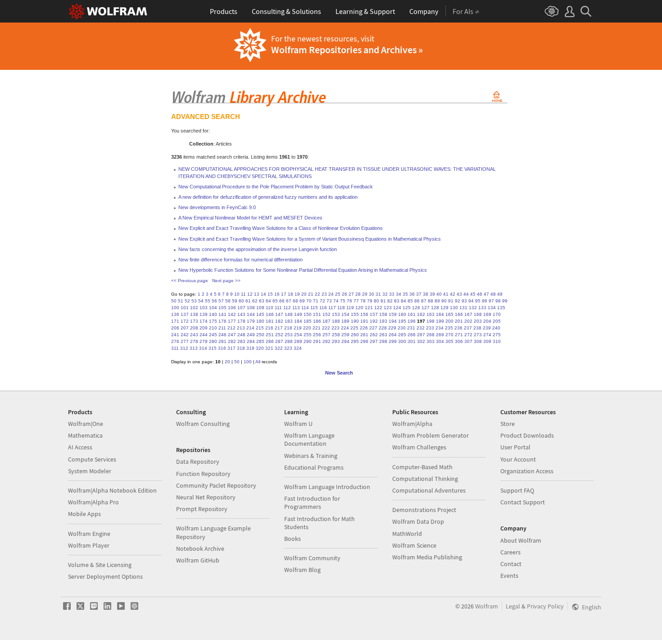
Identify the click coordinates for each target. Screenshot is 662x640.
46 (479, 294)
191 (364, 321)
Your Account (518, 459)
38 (425, 294)
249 (251, 334)
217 (279, 327)
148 (289, 314)
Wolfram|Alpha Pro (93, 502)
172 (185, 321)
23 (324, 294)
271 (459, 334)
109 (260, 307)
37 (419, 294)
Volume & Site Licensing (99, 565)
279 (204, 341)
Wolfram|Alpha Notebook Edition (112, 490)
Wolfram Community (312, 558)
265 (402, 334)
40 (439, 294)
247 (232, 334)
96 (484, 300)
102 (194, 307)
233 (430, 327)
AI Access (80, 447)
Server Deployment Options (105, 576)
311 (175, 348)
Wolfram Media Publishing (427, 557)
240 (496, 327)
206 (175, 327)
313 (194, 348)
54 (201, 300)
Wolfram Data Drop (418, 521)
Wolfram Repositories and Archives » (347, 49)
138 (194, 314)
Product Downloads (527, 435)
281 (222, 341)
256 (317, 334)
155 (355, 314)
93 (464, 300)
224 (345, 327)
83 (396, 300)
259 (345, 334)
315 (213, 348)
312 (184, 348)
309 (487, 341)
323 (288, 348)
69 (302, 300)
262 (374, 334)
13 (256, 294)
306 (459, 341)
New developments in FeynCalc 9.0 (217, 207)
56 (214, 300)
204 (487, 321)
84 (403, 300)
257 (326, 334)
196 (412, 321)
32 (385, 294)
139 (204, 314)
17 (283, 294)
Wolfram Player (88, 545)
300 (402, 341)
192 (374, 321)
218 (288, 327)
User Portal (515, 447)
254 (298, 334)
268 (430, 334)
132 (473, 307)
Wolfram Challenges (419, 447)
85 (410, 300)
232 (421, 327)
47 (486, 294)
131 (463, 307)
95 (478, 300)
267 (421, 334)
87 (423, 300)
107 (241, 307)
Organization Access (526, 471)
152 (326, 314)
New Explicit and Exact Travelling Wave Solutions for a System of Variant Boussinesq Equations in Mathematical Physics (309, 239)
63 (261, 300)
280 (213, 341)
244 (204, 334)
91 (450, 300)
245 (213, 334)
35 (405, 294)
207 (185, 327)
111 (278, 307)
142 (232, 314)
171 (175, 321)
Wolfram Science (414, 545)
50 (174, 300)
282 (232, 341)
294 (345, 341)
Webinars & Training (310, 456)
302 (421, 341)
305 (449, 341)
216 (269, 327)
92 (457, 300)
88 (430, 300)
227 (373, 327)
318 (241, 348)
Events (509, 575)
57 (221, 300)
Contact (510, 564)
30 (371, 294)
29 (364, 294)
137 (185, 314)
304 (440, 341)
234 (439, 327)
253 (289, 334)
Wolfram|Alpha (412, 424)
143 (241, 314)
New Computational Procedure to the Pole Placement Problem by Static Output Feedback (275, 186)
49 (500, 294)
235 (449, 327)
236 (458, 327)
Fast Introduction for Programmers (312, 502)
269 (440, 334)
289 (298, 341)
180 (260, 321)
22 (317, 294)
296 (364, 341)
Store (507, 424)
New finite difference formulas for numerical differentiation (240, 259)
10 (237, 294)
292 (326, 341)
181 (270, 321)
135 (501, 307)
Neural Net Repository (206, 497)
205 (497, 321)
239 (487, 327)
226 (364, 327)
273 (478, 334)
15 (270, 294)
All (257, 361)
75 (342, 300)
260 (355, 334)
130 (454, 307)
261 (364, 334)
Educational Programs (314, 467)
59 (234, 300)
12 (250, 294)
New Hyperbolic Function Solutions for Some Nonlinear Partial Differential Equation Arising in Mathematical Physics (302, 270)
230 (402, 327)
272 (468, 334)
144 (251, 314)
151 (317, 314)
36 (412, 294)
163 (430, 314)
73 (329, 300)
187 (326, 321)
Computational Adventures (429, 490)
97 (491, 300)
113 (296, 307)
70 (309, 300)
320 (260, 348)
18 (290, 294)
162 (421, 314)
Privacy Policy (545, 606)
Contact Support (522, 502)
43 (459, 294)
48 (493, 294)
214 (250, 327)
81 (383, 300)
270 (449, 334)
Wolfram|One (85, 424)
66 (282, 300)
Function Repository (203, 474)
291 (317, 341)
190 (355, 321)
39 (432, 294)
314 (203, 348)
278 (194, 341)
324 (298, 348)
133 (482, 307)
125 (407, 307)
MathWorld (407, 534)
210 (213, 327)
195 (402, 321)
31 (378, 294)
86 (417, 300)
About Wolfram (520, 540)
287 (279, 341)
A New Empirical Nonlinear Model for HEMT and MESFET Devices (250, 217)
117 (332, 307)
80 (376, 300)
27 (351, 294)
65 (275, 300)
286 (270, 341)
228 (383, 327)
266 (412, 334)
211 (222, 327)
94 (471, 300)
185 (308, 321)
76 (349, 300)
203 (478, 321)
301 (412, 341)
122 (378, 307)
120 (359, 307)
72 (322, 300)
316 (222, 348)
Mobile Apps (84, 514)
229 (392, 327)
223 (335, 327)
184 (298, 321)
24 (331, 294)
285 (260, 341)
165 (449, 314)
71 (315, 300)
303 (430, 341)
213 (241, 327)
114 (305, 307)
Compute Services (92, 459)
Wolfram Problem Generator (430, 435)
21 (310, 294)
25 (337, 294)
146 (270, 314)
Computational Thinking (425, 479)
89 (437, 300)
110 (269, 307)
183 (289, 321)
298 (383, 341)
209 (204, 327)
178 (241, 321)
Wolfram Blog (302, 570)
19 (297, 294)
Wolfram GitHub (197, 560)
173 (194, 321)
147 (279, 314)
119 (350, 307)
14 (263, 294)
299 (393, 341)
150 (308, 314)
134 (492, 307)
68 (295, 300)
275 (497, 334)
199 (440, 321)
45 (473, 294)
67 (288, 300)
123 (388, 307)
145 (260, 314)
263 (383, 334)
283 (241, 341)
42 (452, 294)
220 (307, 327)
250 (260, 334)
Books (292, 539)
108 (251, 307)
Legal (513, 606)
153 (336, 314)
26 (344, 294)
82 (390, 300)
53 (194, 300)
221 (317, 327)
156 (364, 314)
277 (185, 341)
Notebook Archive (200, 548)
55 (207, 300)
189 (345, 321)
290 (308, 341)
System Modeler (89, 471)
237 (468, 327)
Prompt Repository (201, 509)
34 (398, 294)
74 (336, 300)
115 (314, 307)
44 (466, 294)
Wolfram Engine (89, 534)
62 (255, 300)
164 (440, 314)
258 (336, 334)
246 (222, 334)
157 (374, 314)
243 (194, 334)
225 (354, 327)
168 (478, 314)
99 (505, 300)
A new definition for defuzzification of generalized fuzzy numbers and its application (268, 197)
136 (175, 314)
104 (213, 307)
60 (241, 300)
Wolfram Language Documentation (309, 439)
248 (241, 334)
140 (213, 314)
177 (232, 321)
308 (478, 341)
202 (468, 321)
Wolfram (486, 606)
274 (487, 334)
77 (356, 300)
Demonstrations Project (424, 510)
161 (412, 314)
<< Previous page (189, 280)
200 (449, 321)
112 (287, 307)
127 (426, 307)
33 (391, 294)
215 (260, 327)
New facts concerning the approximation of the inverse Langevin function (257, 249)
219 (298, 327)
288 (289, 341)
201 (459, 321)
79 (369, 300)
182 (279, 321)
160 (402, 314)
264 (393, 334)
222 (326, 327)
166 (459, 314)
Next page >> (226, 280)
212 (231, 327)
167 (468, 314)
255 (308, 334)
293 (336, 341)
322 (279, 348)
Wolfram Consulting (203, 424)
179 (251, 321)
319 (250, 348)
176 (222, 321)
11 (243, 294)
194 (393, 321)
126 (416, 307)
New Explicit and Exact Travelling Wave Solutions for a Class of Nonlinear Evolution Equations (280, 228)
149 (298, 314)
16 (277, 294)
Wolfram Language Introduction (327, 487)
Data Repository (197, 461)
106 (232, 307)
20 (304, 294)
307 (468, 341)
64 (268, 300)
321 (269, 348)
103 (204, 307)
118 (341, 307)
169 (487, 314)
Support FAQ (517, 490)
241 (175, 334)
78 (363, 300)
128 (435, 307)
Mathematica (85, 435)
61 (248, 300)
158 (383, 314)
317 (231, 348)
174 (204, 321)
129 (444, 307)
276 (175, 341)
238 (477, 327)
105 (222, 307)
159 (393, 314)
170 (497, 314)
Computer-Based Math (422, 467)
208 (194, 327)
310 (497, 341)
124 (397, 307)
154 (345, 314)
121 (369, 307)
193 (383, 321)
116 (323, 307)
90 (444, 300)
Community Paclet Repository (216, 485)
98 (498, 300)
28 (358, 294)
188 (336, 321)
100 (175, 307)
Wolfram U (298, 424)
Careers (510, 552)
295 (355, 341)
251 (270, 334)
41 (446, 294)
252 (279, 334)
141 (222, 314)
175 (213, 321)
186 (317, 321)
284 (251, 341)
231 (411, 327)
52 (187, 300)
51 (180, 300)
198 (430, 321)
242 (185, 334)
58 (228, 300)
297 (374, 341)
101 (185, 307)
